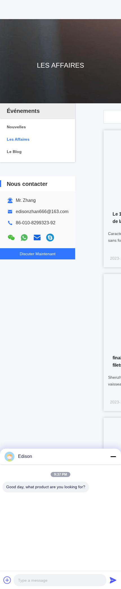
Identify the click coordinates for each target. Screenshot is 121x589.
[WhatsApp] (24, 237)
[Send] (113, 580)
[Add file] (7, 580)
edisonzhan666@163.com (42, 211)
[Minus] (113, 456)
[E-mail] (37, 237)
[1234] (50, 237)
